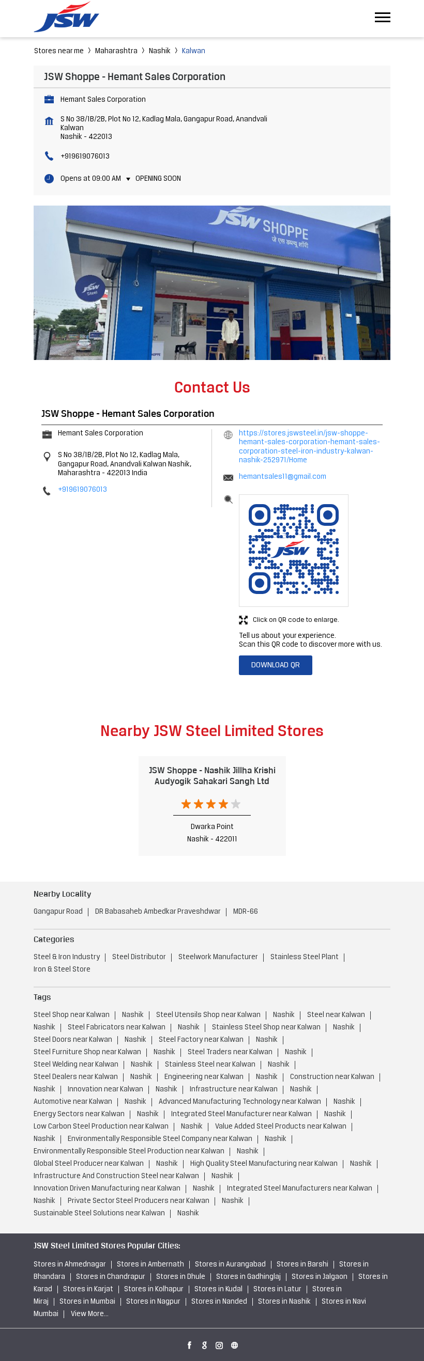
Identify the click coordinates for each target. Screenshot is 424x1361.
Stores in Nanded (219, 1302)
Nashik (160, 51)
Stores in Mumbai (87, 1302)
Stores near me (59, 51)
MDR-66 (245, 912)
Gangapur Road (58, 912)
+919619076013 (85, 157)
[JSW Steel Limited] (72, 18)
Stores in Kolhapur (154, 1289)
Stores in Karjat (88, 1289)
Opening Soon (158, 179)
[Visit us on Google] (204, 1343)
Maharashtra (116, 51)
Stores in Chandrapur (110, 1277)
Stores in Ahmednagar (70, 1265)
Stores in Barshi (302, 1265)
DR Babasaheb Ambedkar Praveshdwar (158, 912)
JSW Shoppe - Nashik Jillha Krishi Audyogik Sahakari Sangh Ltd (212, 775)
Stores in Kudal (218, 1289)
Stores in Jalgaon (319, 1277)
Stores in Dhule (180, 1277)
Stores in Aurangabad (230, 1265)
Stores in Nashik (284, 1302)
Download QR (275, 665)
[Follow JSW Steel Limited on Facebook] (189, 1343)
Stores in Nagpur (153, 1302)
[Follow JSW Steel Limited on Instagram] (219, 1343)
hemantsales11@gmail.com (282, 477)
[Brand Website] (234, 1343)
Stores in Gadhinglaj (248, 1277)
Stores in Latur (277, 1289)
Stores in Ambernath (150, 1265)
